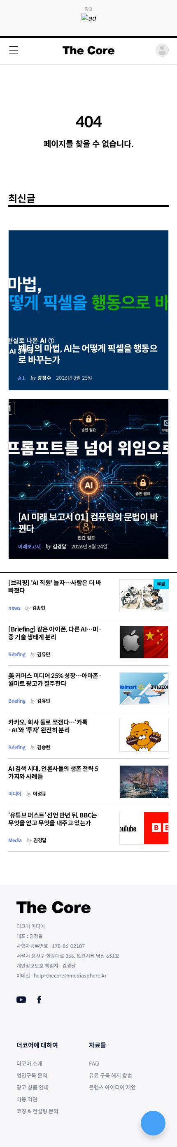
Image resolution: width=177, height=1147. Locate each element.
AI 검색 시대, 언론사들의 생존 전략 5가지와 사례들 (53, 772)
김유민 (43, 654)
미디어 (14, 794)
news (14, 608)
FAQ (94, 1063)
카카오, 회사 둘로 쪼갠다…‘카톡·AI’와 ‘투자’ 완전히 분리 (48, 726)
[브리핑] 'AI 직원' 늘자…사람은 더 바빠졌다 (54, 586)
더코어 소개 (29, 1063)
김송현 (38, 608)
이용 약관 (26, 1099)
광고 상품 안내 (32, 1087)
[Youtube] (21, 999)
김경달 (59, 546)
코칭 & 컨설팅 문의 (37, 1111)
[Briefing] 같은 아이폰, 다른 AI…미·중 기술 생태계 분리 (54, 633)
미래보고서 (29, 546)
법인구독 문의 (31, 1075)
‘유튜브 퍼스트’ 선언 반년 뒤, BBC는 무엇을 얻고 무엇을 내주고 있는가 (52, 819)
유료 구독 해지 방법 (110, 1075)
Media (15, 840)
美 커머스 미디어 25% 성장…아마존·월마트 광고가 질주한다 (55, 679)
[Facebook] (39, 1000)
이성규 (39, 794)
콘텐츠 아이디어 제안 (112, 1087)
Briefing (17, 654)
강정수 (44, 378)
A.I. (22, 378)
